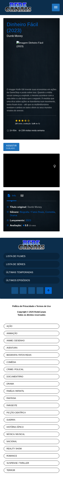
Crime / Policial (15, 369)
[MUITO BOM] (25, 120)
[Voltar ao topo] (48, 290)
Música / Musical (16, 434)
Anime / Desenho (16, 340)
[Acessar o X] (23, 290)
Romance (12, 456)
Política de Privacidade (23, 306)
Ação (9, 326)
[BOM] (22, 120)
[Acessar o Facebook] (14, 290)
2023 (28, 220)
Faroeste (12, 405)
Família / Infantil (15, 391)
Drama (13, 215)
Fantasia (11, 398)
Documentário (15, 376)
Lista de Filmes (15, 256)
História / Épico (15, 427)
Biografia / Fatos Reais (32, 212)
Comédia (50, 212)
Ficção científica (16, 412)
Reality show (14, 449)
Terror (11, 470)
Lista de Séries (15, 264)
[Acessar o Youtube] (40, 290)
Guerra (11, 420)
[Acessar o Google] (31, 290)
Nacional (12, 441)
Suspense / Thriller (18, 463)
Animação (12, 333)
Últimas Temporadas (19, 272)
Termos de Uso (43, 306)
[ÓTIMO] (28, 120)
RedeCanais (40, 312)
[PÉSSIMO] (16, 120)
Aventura (12, 348)
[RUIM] (19, 120)
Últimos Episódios (18, 280)
